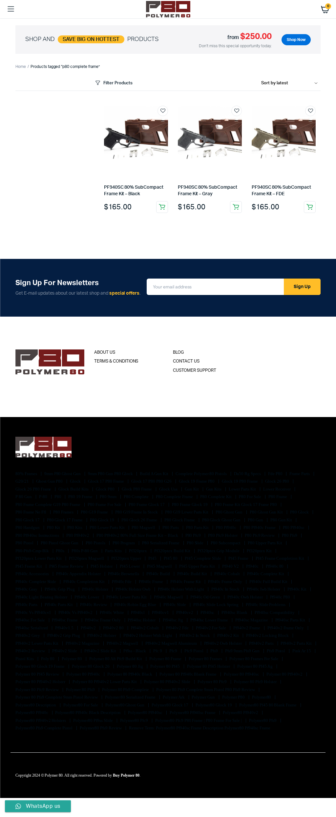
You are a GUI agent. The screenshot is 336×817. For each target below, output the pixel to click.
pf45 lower (130, 566)
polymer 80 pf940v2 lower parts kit (105, 681)
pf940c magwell (169, 597)
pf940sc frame (65, 620)
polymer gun (204, 697)
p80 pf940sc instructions (37, 535)
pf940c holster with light (181, 589)
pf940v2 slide (65, 650)
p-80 (43, 496)
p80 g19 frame (95, 512)
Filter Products (118, 83)
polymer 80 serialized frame (131, 697)
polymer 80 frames (206, 658)
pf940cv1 (161, 612)
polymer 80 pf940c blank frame (188, 674)
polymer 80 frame (165, 658)
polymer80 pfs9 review (101, 727)
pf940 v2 (231, 566)
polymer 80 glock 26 (91, 666)
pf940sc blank (234, 612)
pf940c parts (26, 604)
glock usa (168, 489)
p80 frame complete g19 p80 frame (48, 504)
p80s (60, 550)
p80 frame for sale (105, 504)
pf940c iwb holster (264, 589)
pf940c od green (205, 597)
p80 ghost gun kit (267, 512)
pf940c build (158, 573)
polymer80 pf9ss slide (93, 720)
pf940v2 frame (247, 627)
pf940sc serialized (32, 627)
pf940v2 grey (28, 635)
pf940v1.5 (64, 627)
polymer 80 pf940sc (242, 674)
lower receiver (277, 489)
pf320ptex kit (260, 550)
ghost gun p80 (50, 481)
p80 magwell (144, 527)
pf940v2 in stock (195, 635)
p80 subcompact (226, 542)
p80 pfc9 (193, 535)
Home (20, 67)
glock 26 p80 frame (33, 489)
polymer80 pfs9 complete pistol (44, 727)
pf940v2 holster (102, 635)
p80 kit (54, 527)
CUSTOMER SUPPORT (194, 370)
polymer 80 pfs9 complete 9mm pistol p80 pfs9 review (206, 689)
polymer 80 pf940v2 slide (167, 681)
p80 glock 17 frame (65, 519)
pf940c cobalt (227, 573)
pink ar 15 (302, 650)
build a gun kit (154, 473)
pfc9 (173, 650)
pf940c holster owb (134, 589)
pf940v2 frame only (286, 627)
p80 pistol (24, 542)
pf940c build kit (192, 573)
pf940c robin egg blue (135, 604)
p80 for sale (250, 496)
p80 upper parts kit (265, 542)
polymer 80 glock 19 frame (40, 666)
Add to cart (162, 207)
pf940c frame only (225, 581)
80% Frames (26, 473)
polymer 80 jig (130, 666)
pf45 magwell (160, 566)
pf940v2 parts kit (296, 643)
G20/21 (22, 481)
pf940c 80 (275, 566)
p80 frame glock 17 (147, 504)
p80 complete (137, 496)
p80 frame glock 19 (190, 504)
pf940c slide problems (266, 604)
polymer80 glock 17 (170, 704)
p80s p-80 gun (85, 550)
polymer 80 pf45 (165, 666)
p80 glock (300, 512)
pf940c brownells (124, 573)
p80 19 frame (81, 496)
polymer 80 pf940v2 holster (40, 681)
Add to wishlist (163, 111)
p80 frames (63, 512)
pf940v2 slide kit (100, 650)
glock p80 (106, 489)
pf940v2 (89, 627)
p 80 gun (24, 496)
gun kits (214, 489)
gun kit (192, 489)
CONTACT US (186, 361)
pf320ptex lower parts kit (39, 558)
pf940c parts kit (59, 604)
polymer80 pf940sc (145, 712)
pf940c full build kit (268, 581)
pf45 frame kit (29, 566)
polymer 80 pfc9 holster (256, 681)
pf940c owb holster (245, 597)
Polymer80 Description (36, 704)
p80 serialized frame (161, 542)
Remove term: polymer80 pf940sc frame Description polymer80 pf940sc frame (199, 727)
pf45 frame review (66, 566)
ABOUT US (104, 352)
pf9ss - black (135, 650)
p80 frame (278, 496)
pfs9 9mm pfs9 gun (242, 650)
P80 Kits (75, 527)
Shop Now (296, 40)
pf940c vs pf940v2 (75, 612)
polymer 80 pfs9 (81, 689)
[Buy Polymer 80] (168, 9)
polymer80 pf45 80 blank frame (268, 704)
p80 (58, 496)
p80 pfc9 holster (223, 535)
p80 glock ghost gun (222, 519)
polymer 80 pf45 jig (255, 666)
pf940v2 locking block (268, 635)
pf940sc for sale (30, 620)
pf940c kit (297, 589)
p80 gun (256, 519)
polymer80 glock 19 (214, 704)
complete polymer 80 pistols (202, 473)
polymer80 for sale (81, 704)
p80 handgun (28, 527)
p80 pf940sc (294, 527)
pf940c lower (87, 597)
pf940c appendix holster (78, 573)
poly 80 (48, 658)
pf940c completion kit (84, 581)
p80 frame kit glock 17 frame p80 (246, 504)
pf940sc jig (173, 620)
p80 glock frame (180, 519)
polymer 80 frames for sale (254, 658)
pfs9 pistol (276, 650)
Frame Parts (300, 473)
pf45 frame (238, 558)
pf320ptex (138, 550)
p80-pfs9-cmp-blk (32, 550)
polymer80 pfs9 (263, 720)
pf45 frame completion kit (280, 558)
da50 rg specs (248, 473)
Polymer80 (262, 697)
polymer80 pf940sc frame (193, 712)
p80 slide (196, 542)
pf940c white (112, 612)
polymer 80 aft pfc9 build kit (116, 658)
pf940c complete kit (266, 573)
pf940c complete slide (36, 581)
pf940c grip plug (60, 589)
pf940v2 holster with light (148, 635)
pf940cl (138, 612)
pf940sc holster (142, 620)
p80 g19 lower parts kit (187, 512)
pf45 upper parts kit (197, 566)
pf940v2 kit (228, 635)
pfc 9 (158, 650)
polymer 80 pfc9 (213, 681)
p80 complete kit (216, 496)
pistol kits (25, 658)
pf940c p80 (280, 597)
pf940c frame (151, 581)
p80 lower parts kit (107, 527)
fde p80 (276, 473)
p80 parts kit (198, 527)
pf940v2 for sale (211, 627)
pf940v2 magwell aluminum (171, 643)
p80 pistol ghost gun (60, 542)
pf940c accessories (32, 573)
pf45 (153, 558)
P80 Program (124, 542)
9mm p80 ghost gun (63, 473)
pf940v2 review (30, 650)
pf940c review (94, 604)
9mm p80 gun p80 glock (111, 473)
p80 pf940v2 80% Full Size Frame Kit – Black (137, 535)
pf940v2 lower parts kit (37, 643)
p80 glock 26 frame (139, 519)
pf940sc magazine (252, 620)
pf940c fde (122, 581)
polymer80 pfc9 (134, 720)
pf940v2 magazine (83, 643)
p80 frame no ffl (31, 512)
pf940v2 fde (178, 627)
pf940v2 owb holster (223, 643)
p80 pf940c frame (260, 527)
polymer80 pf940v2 (241, 712)
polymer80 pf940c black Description (88, 712)
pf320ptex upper (126, 558)
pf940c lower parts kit (127, 597)
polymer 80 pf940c (83, 674)
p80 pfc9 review (260, 535)
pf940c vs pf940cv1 (33, 612)
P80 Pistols (96, 542)
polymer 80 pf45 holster (209, 666)
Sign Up (302, 286)
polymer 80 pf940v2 (285, 674)
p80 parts (171, 527)
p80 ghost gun (229, 512)
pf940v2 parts (262, 643)
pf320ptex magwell (87, 558)
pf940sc (208, 612)
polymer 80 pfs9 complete (126, 689)
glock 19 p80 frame (240, 481)
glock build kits (74, 489)
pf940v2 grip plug (64, 635)
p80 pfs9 (290, 535)
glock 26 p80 (277, 481)
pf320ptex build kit (172, 550)
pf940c (253, 566)
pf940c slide (175, 604)
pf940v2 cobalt (145, 627)
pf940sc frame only (103, 620)
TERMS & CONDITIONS (116, 361)
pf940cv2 (185, 612)
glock (76, 481)
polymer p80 (234, 697)
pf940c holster (95, 589)
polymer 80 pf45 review (37, 674)
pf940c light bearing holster (41, 597)
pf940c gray (26, 589)
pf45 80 (171, 558)
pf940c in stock (226, 589)
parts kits (114, 550)
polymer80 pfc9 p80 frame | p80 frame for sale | (199, 720)
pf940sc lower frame (209, 620)
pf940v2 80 (114, 627)
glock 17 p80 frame (106, 481)
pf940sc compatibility (275, 612)
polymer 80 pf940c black (130, 674)
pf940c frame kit (186, 581)
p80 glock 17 (28, 519)
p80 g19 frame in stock (137, 512)
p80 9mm (108, 496)
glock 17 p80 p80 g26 (152, 481)
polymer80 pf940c (32, 712)
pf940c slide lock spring (216, 604)
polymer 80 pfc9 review (37, 689)
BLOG (178, 352)
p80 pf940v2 (78, 535)
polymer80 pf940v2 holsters (41, 720)
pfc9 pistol (194, 650)
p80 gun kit (281, 519)
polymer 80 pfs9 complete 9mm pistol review (57, 697)
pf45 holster (102, 566)
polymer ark (174, 697)
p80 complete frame (175, 496)
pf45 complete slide (203, 558)
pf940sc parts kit (290, 620)
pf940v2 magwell (123, 643)
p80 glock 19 (102, 519)
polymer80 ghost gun (125, 704)
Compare (166, 123)
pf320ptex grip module (219, 550)
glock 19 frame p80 (197, 481)
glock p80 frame (137, 489)
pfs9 (214, 650)
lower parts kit (243, 489)
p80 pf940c (226, 527)
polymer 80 (72, 658)
